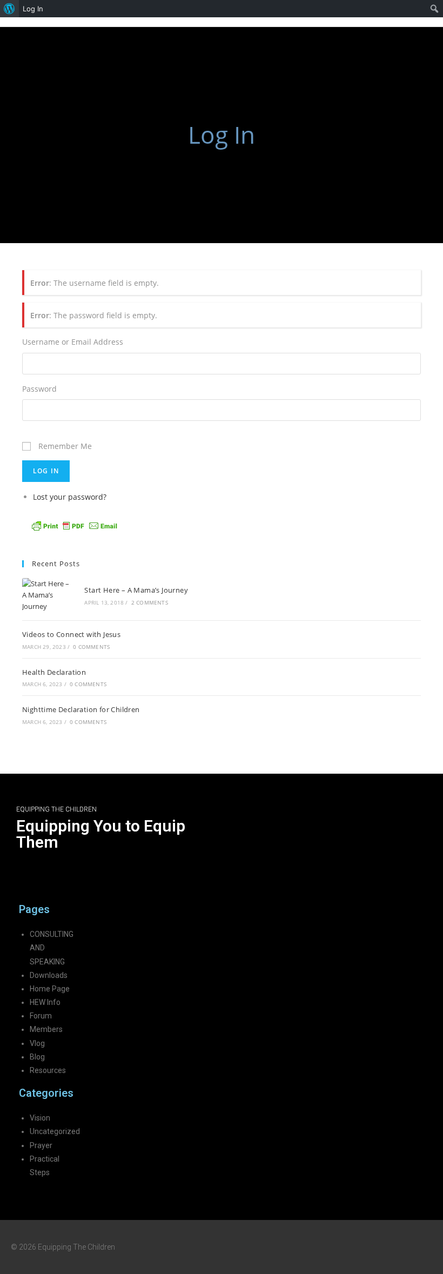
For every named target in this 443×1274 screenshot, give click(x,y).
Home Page (50, 988)
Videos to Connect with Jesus (71, 634)
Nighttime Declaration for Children (81, 709)
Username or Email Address (72, 342)
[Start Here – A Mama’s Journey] (47, 595)
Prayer (41, 1145)
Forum (41, 1015)
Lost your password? (69, 497)
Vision (40, 1118)
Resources (48, 1070)
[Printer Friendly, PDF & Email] (74, 525)
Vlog (37, 1043)
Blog (37, 1056)
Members (46, 1029)
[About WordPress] (9, 8)
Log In (33, 8)
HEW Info (45, 1002)
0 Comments (91, 647)
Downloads (49, 975)
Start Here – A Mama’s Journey (136, 590)
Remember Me (65, 446)
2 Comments (149, 602)
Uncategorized (55, 1131)
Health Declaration (54, 672)
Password (39, 389)
